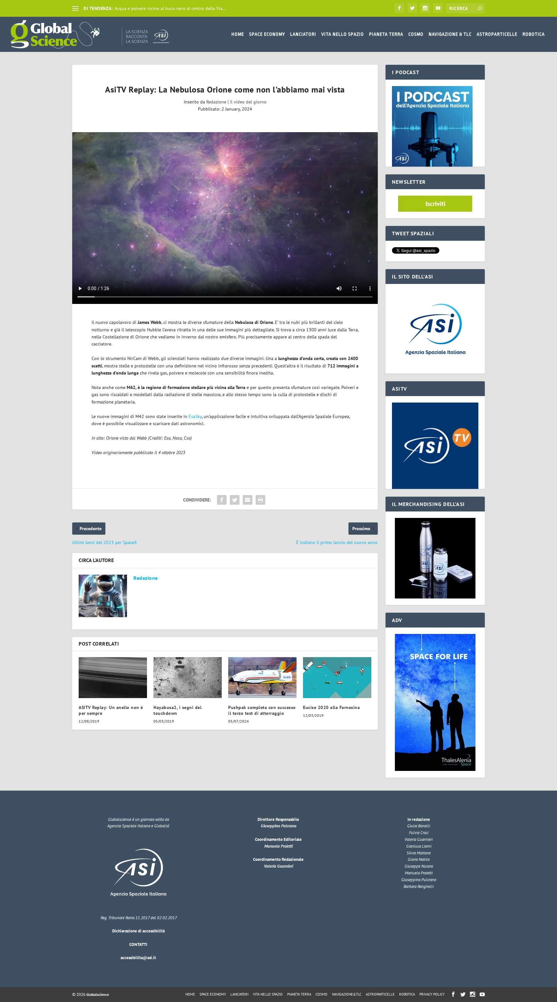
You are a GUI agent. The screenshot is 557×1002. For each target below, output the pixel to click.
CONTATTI (138, 944)
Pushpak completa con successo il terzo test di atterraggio (262, 710)
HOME (237, 34)
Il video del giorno (248, 102)
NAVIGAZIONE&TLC (346, 994)
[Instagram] (425, 8)
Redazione (216, 102)
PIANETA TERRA (386, 34)
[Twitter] (412, 8)
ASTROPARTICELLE (497, 34)
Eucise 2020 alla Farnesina (331, 707)
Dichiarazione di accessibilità (138, 931)
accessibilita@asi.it (138, 957)
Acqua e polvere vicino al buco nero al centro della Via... (170, 8)
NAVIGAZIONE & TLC (450, 34)
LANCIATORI (303, 34)
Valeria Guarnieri (278, 866)
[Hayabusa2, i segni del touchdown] (187, 677)
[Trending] (75, 8)
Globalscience (97, 994)
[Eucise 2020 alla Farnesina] (337, 677)
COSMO (416, 34)
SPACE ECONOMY (267, 34)
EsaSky (195, 416)
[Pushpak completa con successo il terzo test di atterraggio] (262, 677)
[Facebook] (399, 8)
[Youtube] (438, 8)
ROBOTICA (534, 34)
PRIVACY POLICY (432, 994)
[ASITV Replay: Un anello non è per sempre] (113, 677)
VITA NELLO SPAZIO (342, 34)
